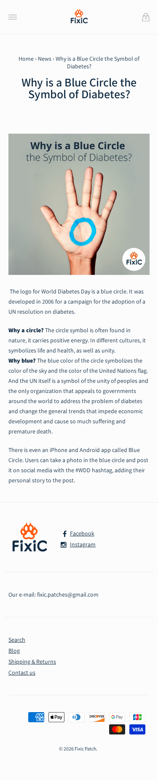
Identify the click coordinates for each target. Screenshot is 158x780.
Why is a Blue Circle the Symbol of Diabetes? (79, 88)
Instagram (83, 544)
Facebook (82, 533)
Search (16, 639)
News (44, 58)
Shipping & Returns (32, 661)
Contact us (21, 672)
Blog (14, 650)
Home (26, 58)
